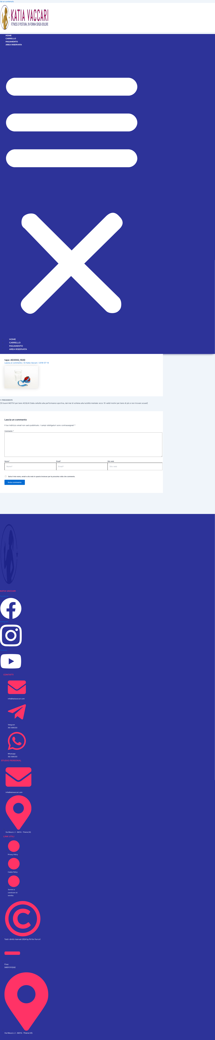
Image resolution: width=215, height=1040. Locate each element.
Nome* (7, 461)
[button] (71, 192)
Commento (9, 431)
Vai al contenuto (7, 1)
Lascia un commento (13, 363)
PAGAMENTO (12, 42)
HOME (9, 35)
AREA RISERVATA (14, 45)
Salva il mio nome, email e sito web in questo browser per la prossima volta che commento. (41, 476)
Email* (58, 461)
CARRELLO (11, 38)
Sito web (111, 461)
